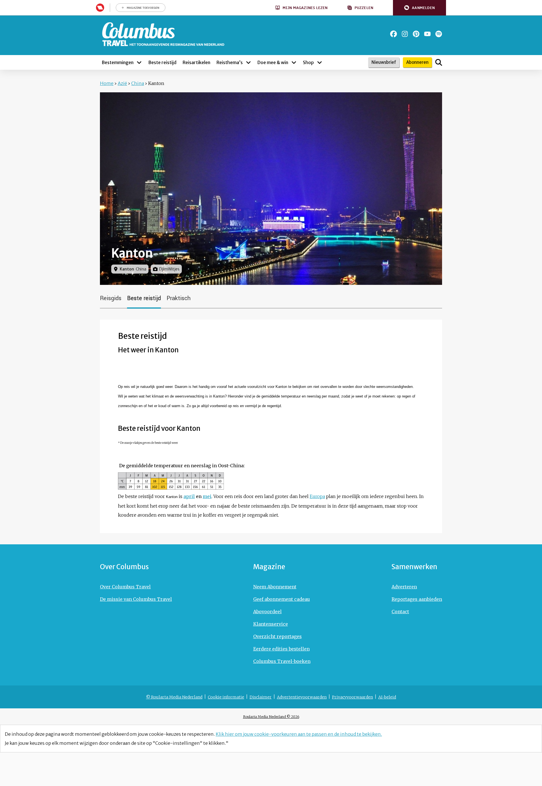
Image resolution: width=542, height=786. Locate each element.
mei (207, 496)
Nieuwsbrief (383, 62)
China (137, 83)
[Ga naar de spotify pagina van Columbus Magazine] (438, 33)
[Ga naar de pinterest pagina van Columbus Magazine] (416, 33)
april (189, 496)
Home (106, 83)
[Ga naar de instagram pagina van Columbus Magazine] (404, 33)
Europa (317, 496)
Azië (122, 83)
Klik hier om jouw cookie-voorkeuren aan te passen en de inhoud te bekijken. (299, 734)
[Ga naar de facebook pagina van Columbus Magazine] (393, 33)
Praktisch (179, 298)
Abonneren (417, 62)
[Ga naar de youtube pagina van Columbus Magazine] (427, 33)
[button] (419, 8)
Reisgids (110, 298)
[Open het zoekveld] (438, 62)
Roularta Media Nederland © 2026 (271, 717)
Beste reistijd (144, 298)
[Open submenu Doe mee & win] (294, 62)
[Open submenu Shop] (319, 62)
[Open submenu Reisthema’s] (248, 62)
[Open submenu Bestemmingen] (139, 62)
